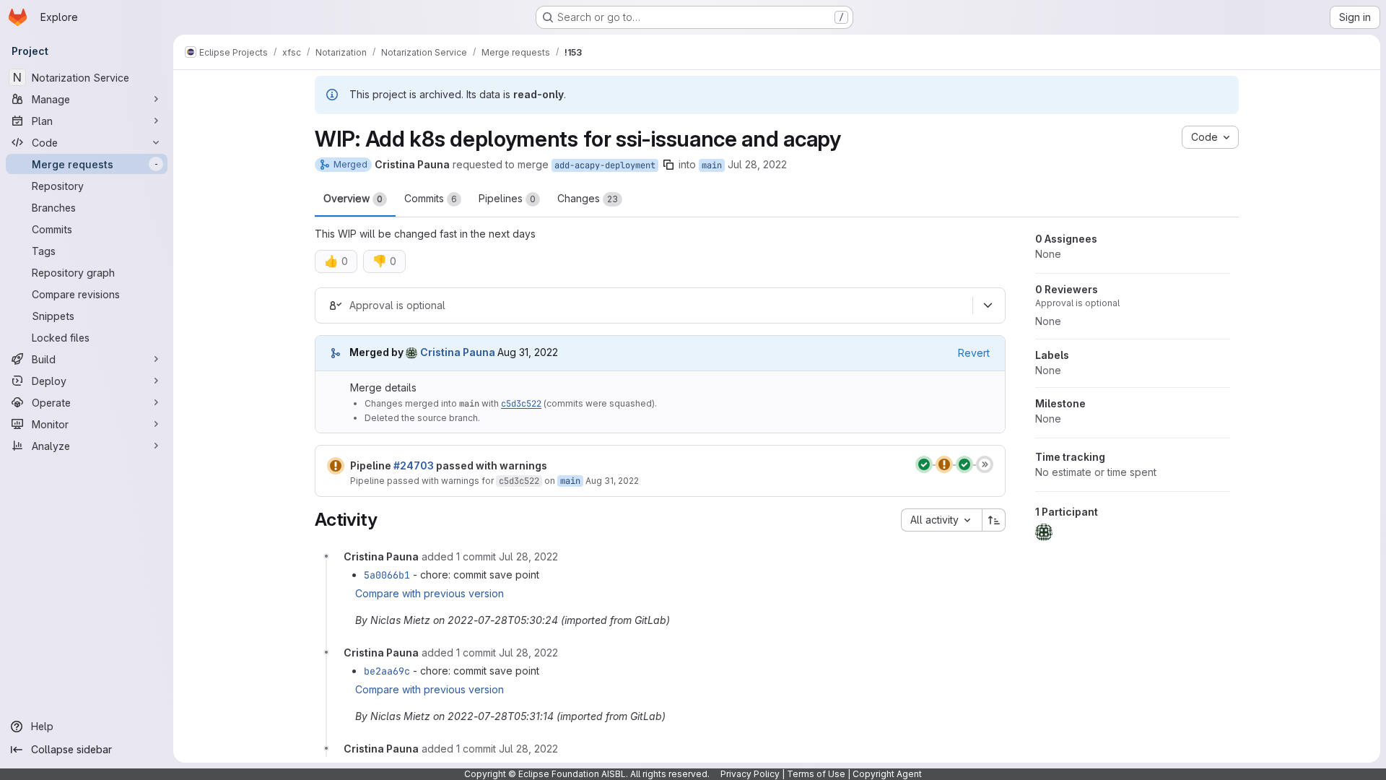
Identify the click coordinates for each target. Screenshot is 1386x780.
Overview (353, 198)
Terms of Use (816, 773)
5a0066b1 (387, 574)
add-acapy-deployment (604, 165)
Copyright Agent (887, 773)
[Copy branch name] (668, 164)
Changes (587, 198)
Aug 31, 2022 (612, 480)
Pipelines (507, 198)
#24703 (413, 465)
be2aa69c (387, 670)
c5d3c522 (521, 404)
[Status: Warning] (335, 465)
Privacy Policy (750, 773)
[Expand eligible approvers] (987, 305)
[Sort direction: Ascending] (994, 520)
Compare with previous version (429, 593)
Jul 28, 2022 (757, 164)
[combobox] (941, 520)
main (712, 165)
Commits (430, 198)
